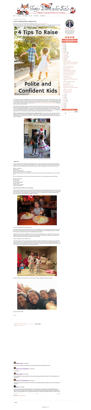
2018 (64, 48)
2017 (64, 49)
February (65, 100)
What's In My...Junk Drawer (67, 89)
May (64, 95)
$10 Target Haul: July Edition (68, 74)
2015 (64, 103)
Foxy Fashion (36, 15)
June (64, 94)
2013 (64, 106)
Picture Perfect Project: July (67, 77)
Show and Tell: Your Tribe (67, 91)
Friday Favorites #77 (66, 84)
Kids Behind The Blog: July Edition (69, 81)
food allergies (53, 109)
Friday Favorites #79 (66, 69)
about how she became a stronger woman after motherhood (45, 102)
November (65, 53)
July (64, 59)
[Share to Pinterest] (40, 324)
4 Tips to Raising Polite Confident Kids (69, 70)
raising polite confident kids (42, 23)
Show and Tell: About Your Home (68, 73)
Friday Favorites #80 (66, 60)
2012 (64, 107)
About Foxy (19, 15)
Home (14, 15)
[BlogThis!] (36, 324)
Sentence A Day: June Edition (68, 85)
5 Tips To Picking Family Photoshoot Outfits (70, 62)
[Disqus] (37, 344)
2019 (64, 46)
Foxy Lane (30, 15)
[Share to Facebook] (38, 324)
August (64, 58)
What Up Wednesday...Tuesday (68, 66)
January (64, 101)
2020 (64, 45)
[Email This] (35, 324)
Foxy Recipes (42, 15)
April (64, 97)
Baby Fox (17, 325)
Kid (19, 325)
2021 (64, 43)
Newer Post (16, 393)
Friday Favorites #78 (66, 76)
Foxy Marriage (24, 15)
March (64, 98)
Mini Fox (22, 325)
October (64, 55)
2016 (64, 51)
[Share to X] (37, 324)
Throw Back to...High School (68, 67)
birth (41, 101)
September (65, 56)
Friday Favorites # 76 (66, 92)
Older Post (58, 393)
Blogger (47, 407)
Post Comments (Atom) (22, 395)
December (65, 52)
